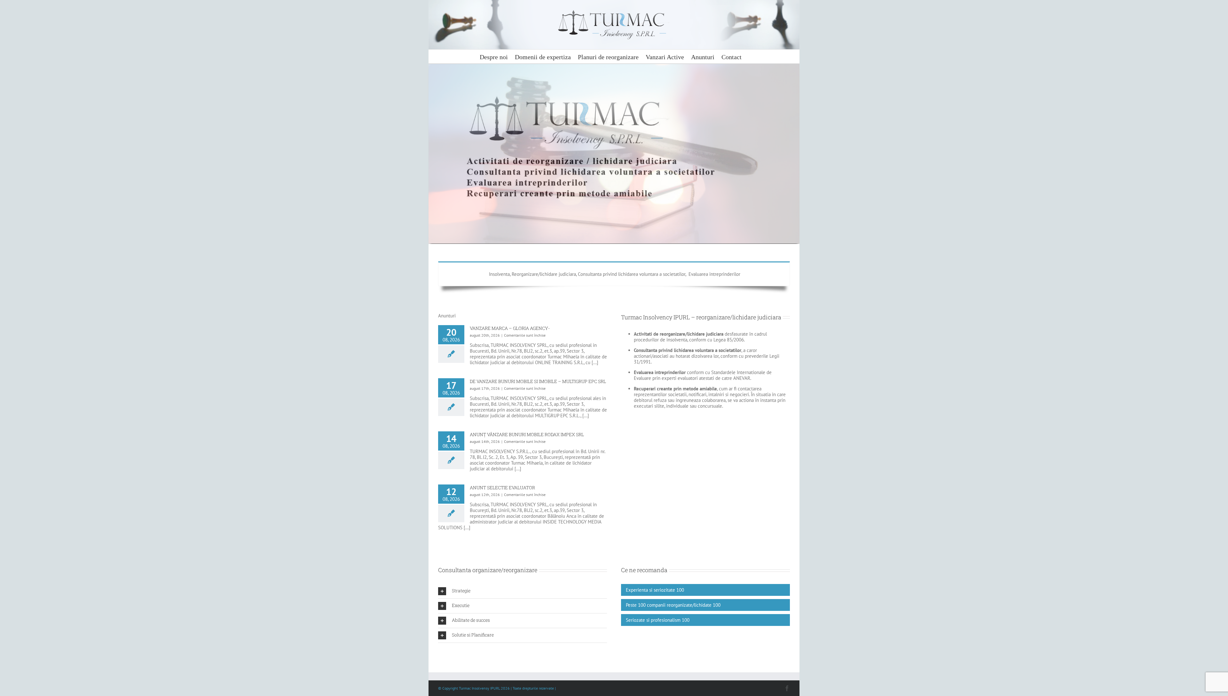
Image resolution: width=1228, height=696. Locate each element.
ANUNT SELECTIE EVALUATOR (502, 487)
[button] (522, 591)
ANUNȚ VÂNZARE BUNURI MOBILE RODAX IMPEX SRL (527, 434)
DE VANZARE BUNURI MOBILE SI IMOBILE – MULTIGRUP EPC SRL (538, 381)
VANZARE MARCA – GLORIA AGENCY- (510, 328)
